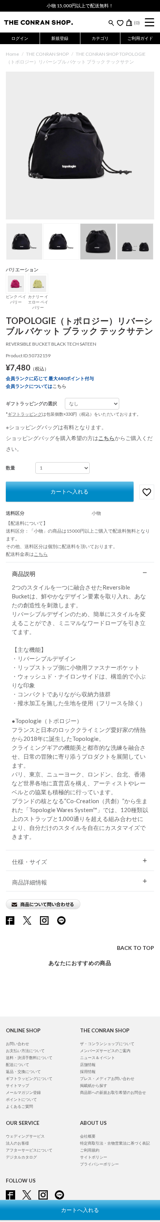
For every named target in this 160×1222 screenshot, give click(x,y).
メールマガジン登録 (23, 1092)
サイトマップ (17, 1085)
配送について (17, 1064)
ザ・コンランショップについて (107, 1043)
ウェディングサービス (25, 1136)
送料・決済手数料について (29, 1057)
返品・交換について (23, 1071)
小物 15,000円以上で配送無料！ (80, 6)
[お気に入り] (120, 23)
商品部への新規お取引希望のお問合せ (113, 1092)
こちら (59, 386)
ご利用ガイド (140, 38)
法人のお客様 (17, 1143)
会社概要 (88, 1136)
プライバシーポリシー (99, 1164)
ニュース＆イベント (97, 1057)
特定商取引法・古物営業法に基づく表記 (115, 1143)
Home (12, 54)
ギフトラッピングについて (29, 1078)
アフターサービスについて (29, 1150)
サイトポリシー (93, 1157)
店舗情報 (88, 1064)
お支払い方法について (25, 1050)
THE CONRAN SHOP (47, 54)
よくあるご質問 (19, 1106)
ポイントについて (21, 1099)
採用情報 (88, 1071)
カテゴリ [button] (100, 38)
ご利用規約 (89, 1150)
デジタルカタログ (21, 1157)
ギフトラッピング (25, 413)
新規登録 (59, 38)
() (137, 23)
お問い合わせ (17, 1043)
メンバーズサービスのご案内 (105, 1050)
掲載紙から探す (93, 1085)
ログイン (19, 38)
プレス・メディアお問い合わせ (107, 1078)
